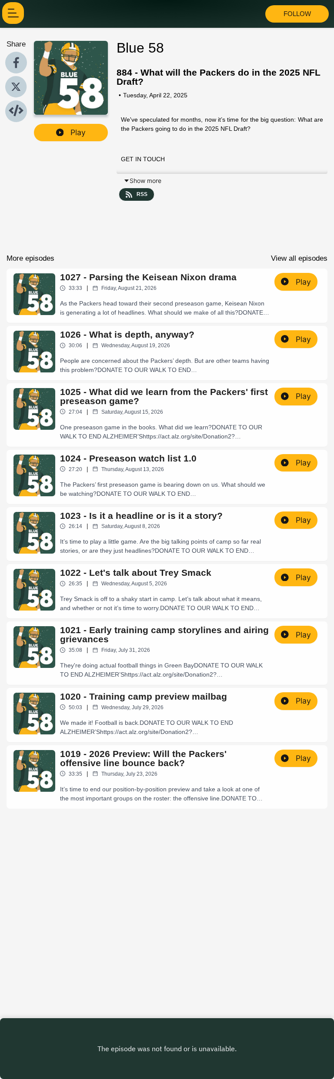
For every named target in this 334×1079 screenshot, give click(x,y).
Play (78, 132)
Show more (145, 180)
